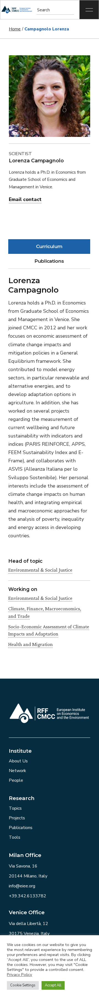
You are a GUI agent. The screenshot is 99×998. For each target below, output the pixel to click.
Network (17, 771)
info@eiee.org (22, 886)
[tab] (49, 246)
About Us (18, 761)
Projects (17, 818)
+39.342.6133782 (27, 896)
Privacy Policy (19, 974)
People (16, 780)
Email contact (25, 199)
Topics (15, 808)
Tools (14, 837)
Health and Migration (30, 644)
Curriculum (49, 246)
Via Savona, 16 (23, 866)
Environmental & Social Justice (40, 570)
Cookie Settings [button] (22, 985)
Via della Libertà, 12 (28, 924)
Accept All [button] (53, 985)
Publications (49, 261)
